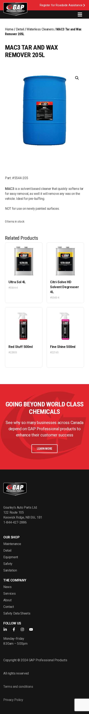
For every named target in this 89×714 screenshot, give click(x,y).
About (7, 600)
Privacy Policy (13, 700)
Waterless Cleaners (40, 29)
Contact (8, 607)
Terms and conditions (18, 687)
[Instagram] (22, 629)
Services (9, 593)
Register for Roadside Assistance (61, 5)
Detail (20, 29)
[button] (77, 78)
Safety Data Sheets (16, 613)
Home (9, 29)
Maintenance (12, 544)
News (7, 587)
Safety (7, 564)
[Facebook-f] (14, 629)
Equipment (10, 557)
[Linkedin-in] (5, 629)
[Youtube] (31, 629)
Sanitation (10, 570)
